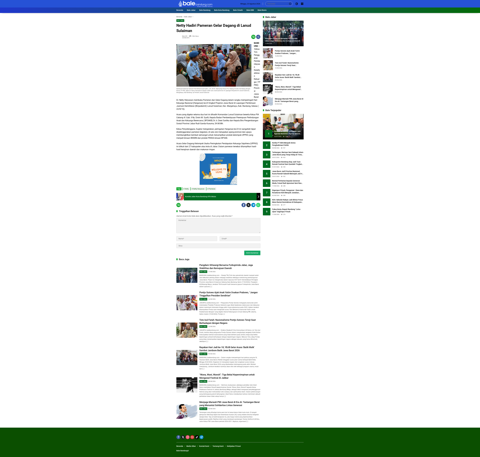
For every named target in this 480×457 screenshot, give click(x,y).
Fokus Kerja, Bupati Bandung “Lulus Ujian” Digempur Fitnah (286, 210)
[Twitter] (248, 205)
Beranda (179, 446)
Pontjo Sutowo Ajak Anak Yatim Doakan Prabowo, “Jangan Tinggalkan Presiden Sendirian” (287, 52)
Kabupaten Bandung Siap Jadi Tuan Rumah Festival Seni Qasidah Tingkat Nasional (287, 163)
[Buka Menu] (302, 3)
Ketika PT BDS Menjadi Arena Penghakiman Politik (284, 144)
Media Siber (191, 446)
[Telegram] (253, 205)
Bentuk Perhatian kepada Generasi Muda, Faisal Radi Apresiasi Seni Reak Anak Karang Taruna (287, 182)
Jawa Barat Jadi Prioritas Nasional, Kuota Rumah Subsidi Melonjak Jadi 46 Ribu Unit (287, 172)
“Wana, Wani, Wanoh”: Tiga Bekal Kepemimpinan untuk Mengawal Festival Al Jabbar (288, 88)
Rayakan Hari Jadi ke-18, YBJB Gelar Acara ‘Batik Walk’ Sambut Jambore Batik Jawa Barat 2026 (287, 76)
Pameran (212, 189)
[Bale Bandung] (195, 4)
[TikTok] (197, 437)
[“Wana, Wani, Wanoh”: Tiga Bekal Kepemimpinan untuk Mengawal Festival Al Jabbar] (186, 384)
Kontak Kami (204, 446)
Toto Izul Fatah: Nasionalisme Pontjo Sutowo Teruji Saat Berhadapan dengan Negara (287, 64)
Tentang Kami (218, 446)
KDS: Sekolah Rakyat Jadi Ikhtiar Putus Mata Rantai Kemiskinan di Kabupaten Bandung (287, 201)
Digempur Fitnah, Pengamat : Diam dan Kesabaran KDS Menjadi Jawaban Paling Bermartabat (287, 191)
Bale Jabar (180, 20)
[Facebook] (244, 205)
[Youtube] (192, 437)
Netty (187, 189)
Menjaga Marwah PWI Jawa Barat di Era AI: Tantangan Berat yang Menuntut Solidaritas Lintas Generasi (289, 100)
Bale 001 (185, 36)
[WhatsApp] (258, 205)
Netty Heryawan (198, 189)
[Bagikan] (258, 37)
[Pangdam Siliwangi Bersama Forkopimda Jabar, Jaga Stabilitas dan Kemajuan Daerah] (186, 275)
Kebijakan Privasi (234, 446)
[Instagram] (188, 437)
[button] (290, 4)
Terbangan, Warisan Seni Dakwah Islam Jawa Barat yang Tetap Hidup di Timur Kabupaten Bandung (287, 153)
